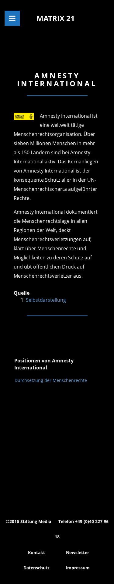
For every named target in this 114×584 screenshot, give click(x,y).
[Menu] (12, 18)
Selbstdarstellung (46, 300)
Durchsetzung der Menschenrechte (51, 380)
